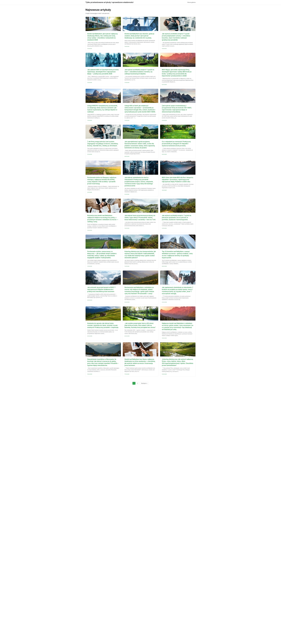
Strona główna (191, 2)
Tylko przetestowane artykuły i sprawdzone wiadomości (109, 2)
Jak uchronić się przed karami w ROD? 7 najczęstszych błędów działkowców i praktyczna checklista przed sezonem (101, 289)
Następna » (144, 383)
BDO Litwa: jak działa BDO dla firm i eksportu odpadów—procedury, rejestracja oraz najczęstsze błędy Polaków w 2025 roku (177, 179)
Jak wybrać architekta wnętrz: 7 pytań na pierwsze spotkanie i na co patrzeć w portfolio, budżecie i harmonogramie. (176, 217)
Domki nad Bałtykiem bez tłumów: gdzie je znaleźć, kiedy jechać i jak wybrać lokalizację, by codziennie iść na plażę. (139, 36)
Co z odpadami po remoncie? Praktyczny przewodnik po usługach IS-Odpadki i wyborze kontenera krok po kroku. (176, 144)
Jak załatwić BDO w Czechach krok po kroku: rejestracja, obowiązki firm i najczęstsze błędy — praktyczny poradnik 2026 (103, 72)
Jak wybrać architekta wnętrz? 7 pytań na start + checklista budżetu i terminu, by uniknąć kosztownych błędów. (139, 72)
